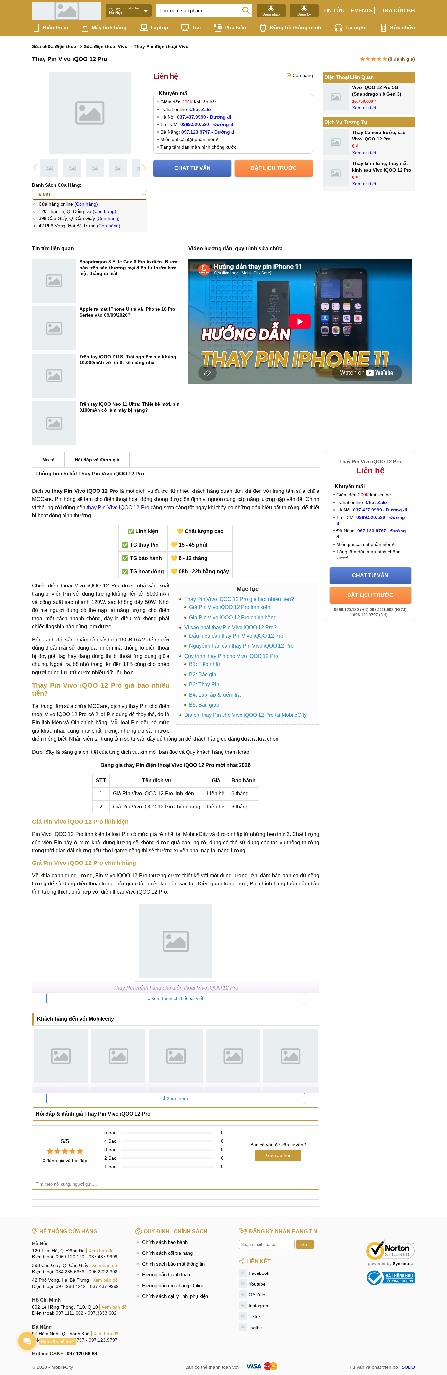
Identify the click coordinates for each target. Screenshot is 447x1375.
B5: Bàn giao (204, 705)
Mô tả (48, 459)
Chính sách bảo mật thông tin (173, 1264)
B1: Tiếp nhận (205, 664)
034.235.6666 (70, 1271)
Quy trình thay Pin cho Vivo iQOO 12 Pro (231, 656)
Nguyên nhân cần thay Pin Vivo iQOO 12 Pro (241, 646)
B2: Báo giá (202, 674)
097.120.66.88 (82, 1353)
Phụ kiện (235, 27)
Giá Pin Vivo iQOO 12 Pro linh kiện (229, 607)
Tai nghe (356, 27)
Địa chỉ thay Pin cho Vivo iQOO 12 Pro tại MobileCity (245, 715)
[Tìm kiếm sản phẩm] (246, 10)
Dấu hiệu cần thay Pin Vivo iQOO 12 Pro (236, 636)
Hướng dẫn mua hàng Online (173, 1285)
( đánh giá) (401, 59)
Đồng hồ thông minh (295, 27)
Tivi (196, 27)
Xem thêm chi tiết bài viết (176, 998)
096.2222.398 (103, 1271)
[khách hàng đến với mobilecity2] (118, 1056)
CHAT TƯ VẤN (192, 168)
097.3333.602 (102, 1313)
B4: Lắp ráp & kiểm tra (215, 694)
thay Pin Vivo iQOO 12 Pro (118, 507)
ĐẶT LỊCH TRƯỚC (274, 168)
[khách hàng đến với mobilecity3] (176, 1056)
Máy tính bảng (109, 27)
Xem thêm (176, 1098)
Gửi (305, 1244)
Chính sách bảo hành (165, 1242)
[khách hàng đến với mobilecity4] (233, 1056)
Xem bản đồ (101, 1250)
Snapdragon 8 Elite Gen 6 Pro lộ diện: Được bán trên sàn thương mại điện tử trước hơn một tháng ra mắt (128, 267)
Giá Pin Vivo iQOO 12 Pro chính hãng (233, 617)
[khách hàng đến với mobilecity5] (290, 1056)
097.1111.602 (69, 1313)
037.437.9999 (103, 1256)
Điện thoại (55, 27)
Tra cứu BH (398, 10)
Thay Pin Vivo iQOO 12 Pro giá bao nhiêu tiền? (239, 599)
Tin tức (334, 10)
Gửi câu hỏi (278, 1155)
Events (362, 10)
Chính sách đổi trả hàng (167, 1253)
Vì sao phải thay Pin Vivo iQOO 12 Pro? (230, 627)
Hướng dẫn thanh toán (166, 1274)
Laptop (159, 27)
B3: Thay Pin (204, 684)
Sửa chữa (402, 27)
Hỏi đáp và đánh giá (97, 459)
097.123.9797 (103, 1340)
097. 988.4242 (71, 1286)
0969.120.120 (70, 1256)
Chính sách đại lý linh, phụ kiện (175, 1296)
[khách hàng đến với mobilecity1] (61, 1056)
